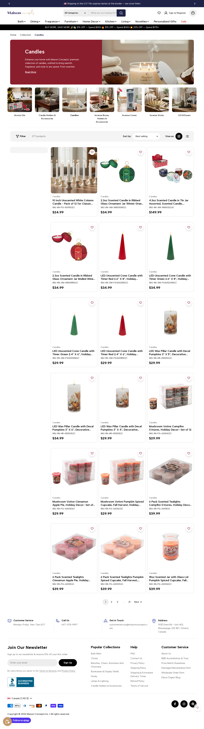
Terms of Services (48, 671)
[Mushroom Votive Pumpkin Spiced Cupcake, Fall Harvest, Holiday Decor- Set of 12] (122, 471)
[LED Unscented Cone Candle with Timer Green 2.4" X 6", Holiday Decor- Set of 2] (74, 321)
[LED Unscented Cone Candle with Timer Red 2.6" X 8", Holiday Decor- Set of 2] (122, 245)
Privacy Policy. (68, 671)
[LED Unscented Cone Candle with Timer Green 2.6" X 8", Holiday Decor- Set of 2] (171, 245)
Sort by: (127, 136)
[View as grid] (178, 136)
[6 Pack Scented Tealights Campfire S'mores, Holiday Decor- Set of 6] (171, 471)
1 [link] (105, 602)
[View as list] (187, 136)
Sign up (68, 662)
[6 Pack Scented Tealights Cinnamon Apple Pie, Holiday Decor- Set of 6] (74, 547)
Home (13, 35)
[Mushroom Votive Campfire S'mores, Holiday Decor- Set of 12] (171, 396)
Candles (56, 196)
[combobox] (94, 13)
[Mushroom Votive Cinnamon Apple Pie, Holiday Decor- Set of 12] (74, 471)
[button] (9, 3)
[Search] (121, 13)
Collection (25, 35)
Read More (30, 72)
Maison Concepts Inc (37, 714)
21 (129, 602)
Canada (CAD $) (20, 698)
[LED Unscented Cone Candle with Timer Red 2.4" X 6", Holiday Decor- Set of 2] (122, 321)
